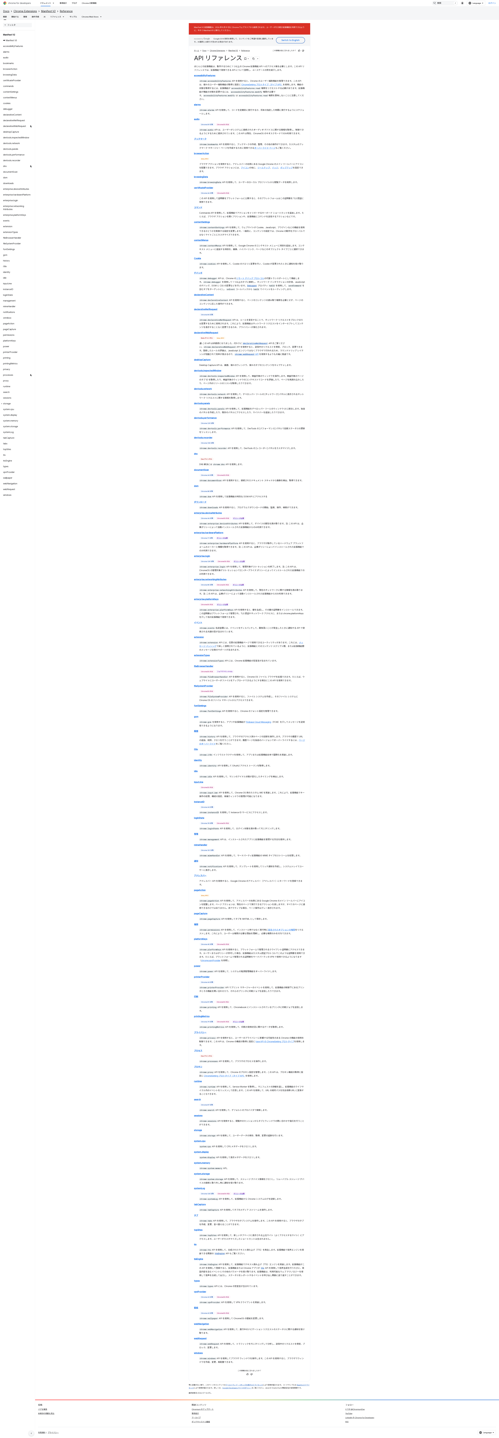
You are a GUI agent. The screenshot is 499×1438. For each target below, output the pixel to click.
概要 (5, 17)
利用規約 (41, 1433)
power (197, 966)
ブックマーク (200, 139)
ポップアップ (286, 168)
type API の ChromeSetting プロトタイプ (275, 1041)
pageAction (200, 890)
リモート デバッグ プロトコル (250, 278)
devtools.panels (202, 403)
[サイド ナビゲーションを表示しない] (31, 1433)
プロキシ (198, 1067)
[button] (17, 404)
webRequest (200, 1338)
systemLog (199, 1188)
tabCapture (200, 1204)
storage (198, 1130)
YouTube (348, 1413)
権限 (196, 924)
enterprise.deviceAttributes (208, 513)
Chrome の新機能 (89, 3)
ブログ (74, 3)
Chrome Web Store (90, 17)
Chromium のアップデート (203, 1409)
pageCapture (200, 913)
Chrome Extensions (25, 11)
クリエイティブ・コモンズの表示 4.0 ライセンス (244, 1385)
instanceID (199, 802)
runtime (198, 1081)
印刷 (196, 996)
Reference (66, 11)
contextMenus (201, 240)
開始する (15, 17)
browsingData (201, 177)
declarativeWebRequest (206, 332)
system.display (201, 1152)
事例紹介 (63, 3)
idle (196, 771)
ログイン (492, 3)
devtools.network (203, 389)
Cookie (197, 258)
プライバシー (200, 1032)
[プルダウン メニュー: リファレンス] (64, 16)
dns (196, 453)
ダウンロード (200, 502)
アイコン (245, 168)
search (197, 1099)
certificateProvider (203, 188)
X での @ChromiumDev (355, 1409)
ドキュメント (45, 3)
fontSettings (200, 705)
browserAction (201, 153)
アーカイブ (196, 1417)
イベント (198, 622)
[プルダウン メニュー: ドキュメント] (54, 3)
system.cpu (199, 1141)
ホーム (196, 50)
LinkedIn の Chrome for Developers (359, 1417)
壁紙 (196, 1308)
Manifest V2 (48, 11)
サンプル (73, 17)
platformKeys (200, 939)
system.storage (202, 1174)
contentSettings (202, 222)
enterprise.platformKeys (206, 599)
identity (198, 760)
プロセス (198, 1050)
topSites (198, 1230)
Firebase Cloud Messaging (258, 722)
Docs (6, 11)
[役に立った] (299, 51)
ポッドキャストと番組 (201, 1422)
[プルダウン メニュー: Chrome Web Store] (102, 16)
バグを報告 (42, 1409)
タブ (196, 1215)
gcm (196, 716)
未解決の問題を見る (46, 1413)
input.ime (198, 782)
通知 (196, 861)
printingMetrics (201, 1016)
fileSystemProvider (203, 686)
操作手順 (35, 17)
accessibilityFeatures (204, 75)
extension (199, 637)
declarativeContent (204, 295)
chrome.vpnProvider (211, 960)
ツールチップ (263, 168)
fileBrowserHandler (203, 666)
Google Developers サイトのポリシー (237, 1388)
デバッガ (198, 273)
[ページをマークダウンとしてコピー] (253, 58)
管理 (196, 834)
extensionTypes (202, 655)
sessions (198, 1115)
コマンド (198, 207)
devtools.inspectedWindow (207, 370)
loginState (199, 818)
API (247, 354)
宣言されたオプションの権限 (281, 930)
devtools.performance (205, 418)
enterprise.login (202, 556)
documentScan (201, 470)
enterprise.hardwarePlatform (208, 532)
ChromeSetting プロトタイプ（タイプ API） (262, 84)
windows (198, 1353)
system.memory (202, 1163)
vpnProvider (200, 1291)
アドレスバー (200, 875)
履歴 (196, 731)
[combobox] (445, 3)
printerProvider (202, 977)
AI (44, 17)
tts (195, 1244)
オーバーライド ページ (264, 148)
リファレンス (55, 17)
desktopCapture (202, 359)
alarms (197, 104)
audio (196, 119)
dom (196, 486)
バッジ (275, 168)
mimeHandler (200, 845)
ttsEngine (198, 1259)
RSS (347, 1422)
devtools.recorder (203, 437)
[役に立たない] (303, 51)
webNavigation (201, 1324)
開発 (25, 17)
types (197, 1281)
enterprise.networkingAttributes (210, 579)
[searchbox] (17, 25)
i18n (196, 749)
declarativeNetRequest (205, 309)
